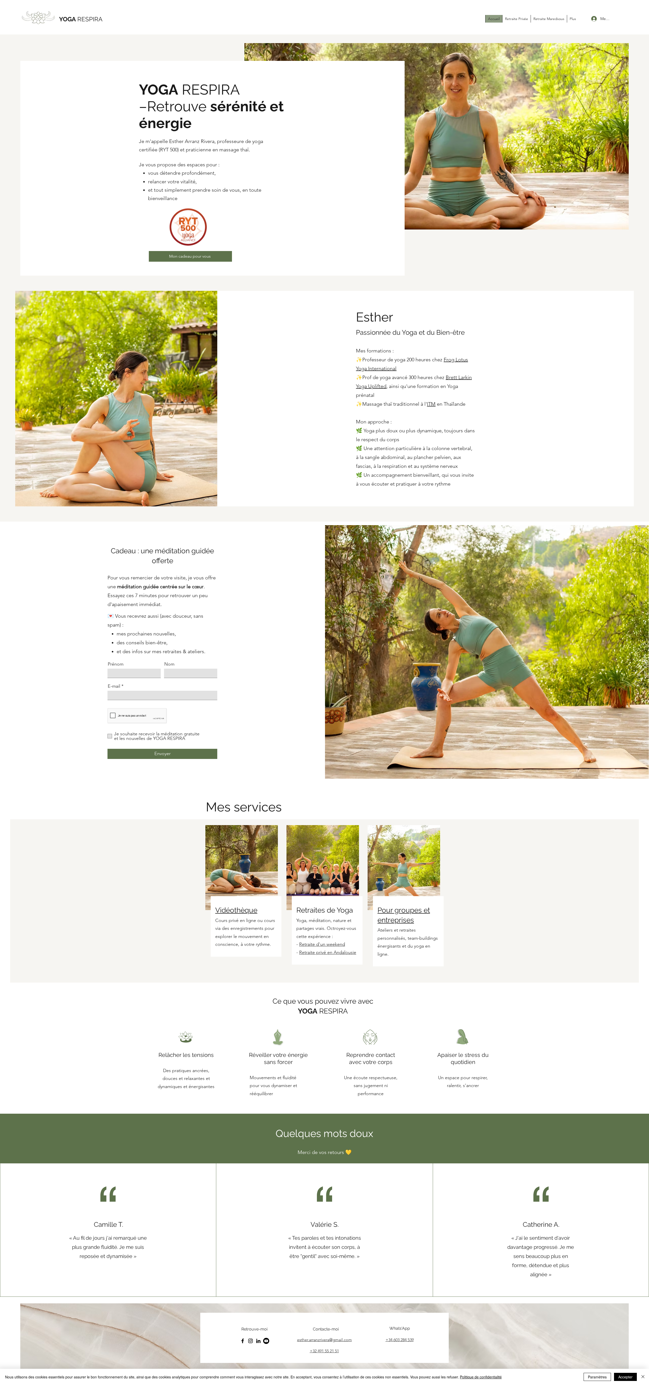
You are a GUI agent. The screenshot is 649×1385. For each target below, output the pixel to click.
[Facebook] (243, 1341)
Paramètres (597, 1376)
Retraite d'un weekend (322, 944)
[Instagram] (250, 1341)
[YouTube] (266, 1341)
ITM (431, 404)
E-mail (114, 686)
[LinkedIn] (258, 1341)
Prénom (115, 664)
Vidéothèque (236, 910)
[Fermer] (643, 1377)
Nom (169, 664)
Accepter (625, 1376)
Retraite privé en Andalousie (327, 952)
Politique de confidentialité (481, 1376)
